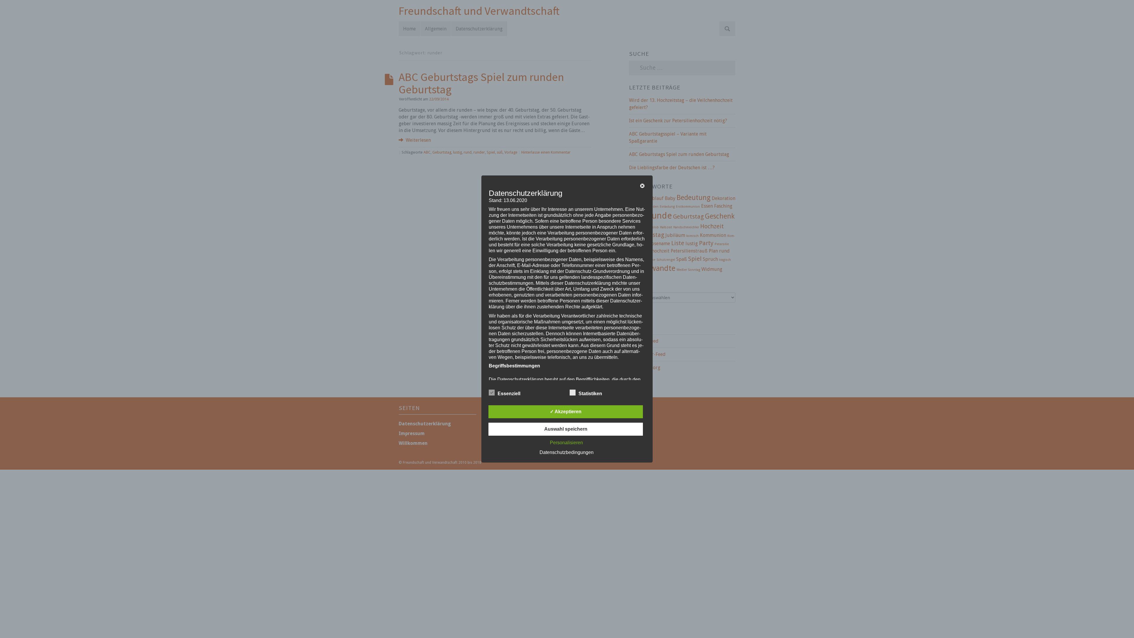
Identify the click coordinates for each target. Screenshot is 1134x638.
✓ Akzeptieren (565, 411)
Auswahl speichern (565, 429)
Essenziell (509, 393)
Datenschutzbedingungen (567, 452)
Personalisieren (566, 442)
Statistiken (590, 393)
